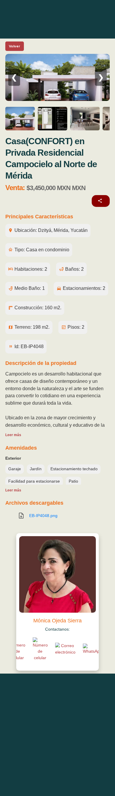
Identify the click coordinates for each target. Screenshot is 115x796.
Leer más (13, 435)
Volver (14, 46)
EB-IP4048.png (43, 515)
